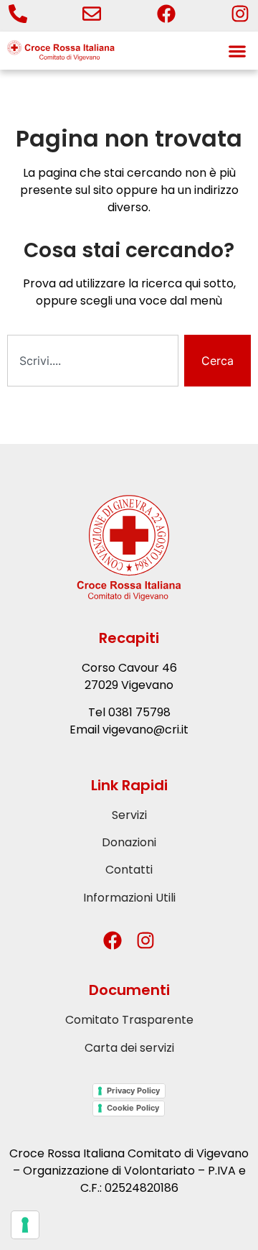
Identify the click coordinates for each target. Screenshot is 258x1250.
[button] (237, 51)
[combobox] (92, 360)
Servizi (129, 815)
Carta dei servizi (129, 1048)
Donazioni (129, 842)
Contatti (129, 869)
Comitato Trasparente (129, 1019)
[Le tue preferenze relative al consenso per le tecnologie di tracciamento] (25, 1225)
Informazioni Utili (129, 897)
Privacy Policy (133, 1090)
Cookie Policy (133, 1108)
